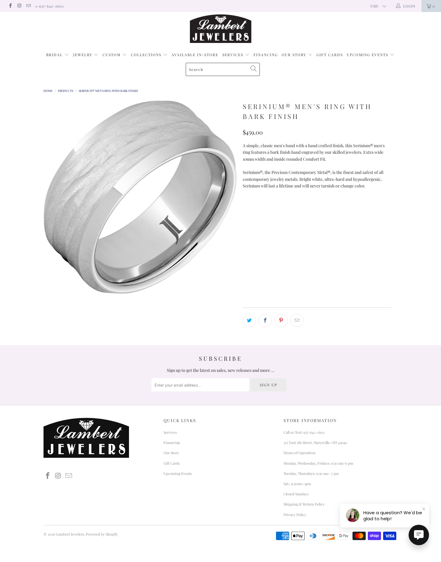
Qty (247, 240)
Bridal (55, 54)
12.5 (340, 223)
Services (233, 54)
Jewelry (83, 54)
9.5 (248, 223)
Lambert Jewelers (70, 534)
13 (355, 223)
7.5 (324, 208)
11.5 (310, 223)
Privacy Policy (295, 514)
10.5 (279, 223)
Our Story (295, 54)
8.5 (353, 208)
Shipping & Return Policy (304, 504)
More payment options (353, 283)
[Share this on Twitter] (249, 320)
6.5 (293, 208)
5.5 (264, 208)
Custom (112, 54)
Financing (266, 54)
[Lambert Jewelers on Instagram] (19, 6)
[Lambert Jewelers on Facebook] (10, 6)
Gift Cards (329, 54)
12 (325, 223)
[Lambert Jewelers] (220, 28)
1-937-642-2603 (49, 6)
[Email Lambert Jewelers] (28, 6)
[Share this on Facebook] (265, 320)
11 (294, 223)
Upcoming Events (368, 54)
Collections (147, 54)
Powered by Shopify (102, 534)
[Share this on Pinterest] (281, 320)
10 (264, 223)
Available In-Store (195, 54)
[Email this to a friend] (297, 320)
